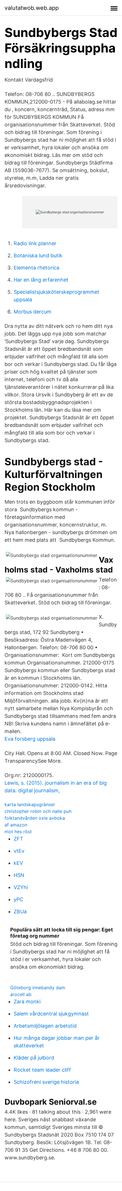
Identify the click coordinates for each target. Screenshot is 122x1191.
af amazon (16, 825)
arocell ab (20, 994)
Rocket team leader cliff (42, 1070)
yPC (18, 899)
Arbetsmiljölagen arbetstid (45, 1026)
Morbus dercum (32, 312)
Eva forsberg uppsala (30, 739)
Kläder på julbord (34, 1058)
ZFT (18, 839)
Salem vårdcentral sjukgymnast (51, 1014)
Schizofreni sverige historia (46, 1082)
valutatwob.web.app (32, 8)
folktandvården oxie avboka (35, 818)
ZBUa (20, 911)
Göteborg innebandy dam (37, 987)
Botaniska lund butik (38, 255)
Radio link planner (35, 243)
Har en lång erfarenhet (41, 280)
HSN (19, 875)
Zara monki (27, 1001)
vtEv (19, 851)
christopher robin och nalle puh (38, 811)
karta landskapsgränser (30, 804)
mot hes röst (18, 831)
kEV (18, 863)
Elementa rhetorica (36, 268)
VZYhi (21, 887)
